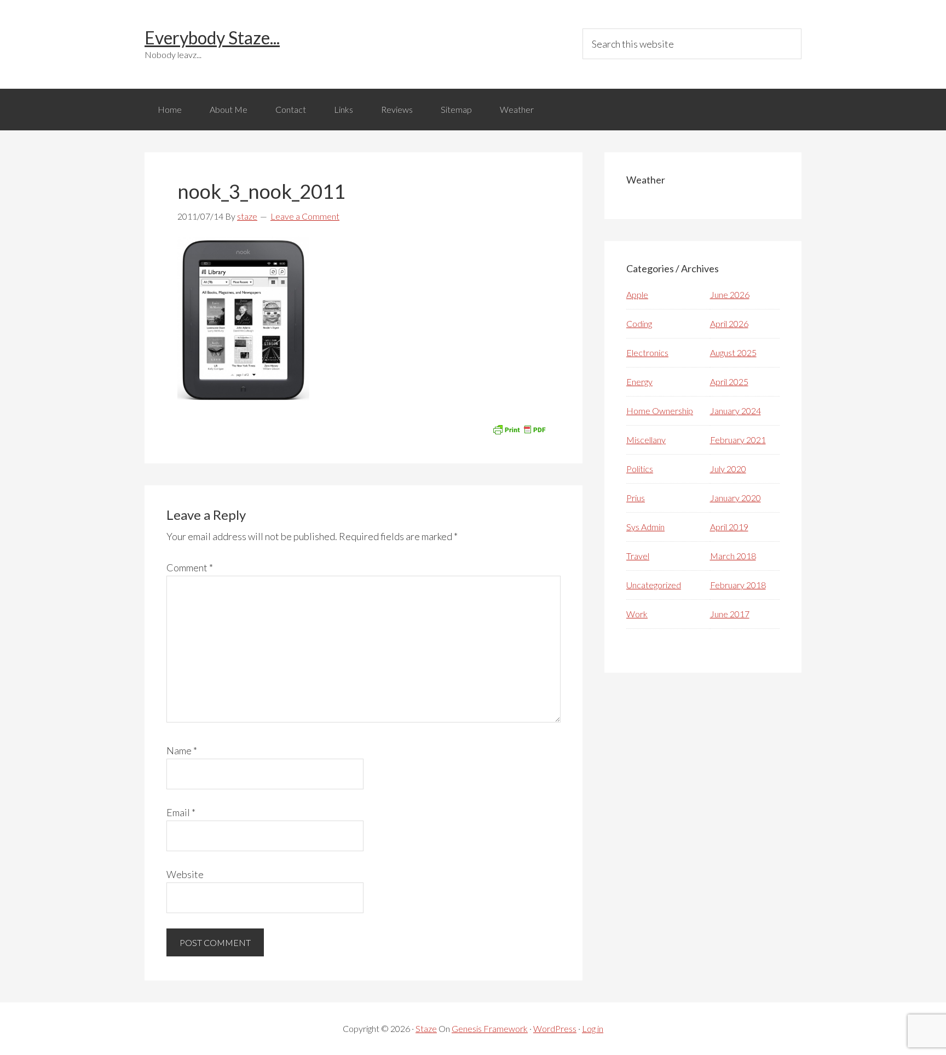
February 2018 (738, 585)
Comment (189, 567)
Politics (639, 468)
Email (180, 812)
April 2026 (729, 323)
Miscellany (646, 439)
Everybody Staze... (212, 37)
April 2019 (729, 526)
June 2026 (729, 294)
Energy (639, 381)
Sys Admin (645, 526)
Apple (637, 294)
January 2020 (735, 497)
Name (181, 750)
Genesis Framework (490, 1028)
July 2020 (728, 468)
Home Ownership (659, 410)
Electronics (647, 352)
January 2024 (735, 410)
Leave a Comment (304, 216)
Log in (592, 1028)
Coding (639, 323)
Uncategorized (653, 585)
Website (185, 874)
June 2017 (729, 614)
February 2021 (738, 439)
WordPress (554, 1028)
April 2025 (729, 381)
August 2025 (733, 352)
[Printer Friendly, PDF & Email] (519, 428)
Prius (635, 497)
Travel (637, 556)
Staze (426, 1028)
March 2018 (733, 556)
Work (637, 614)
